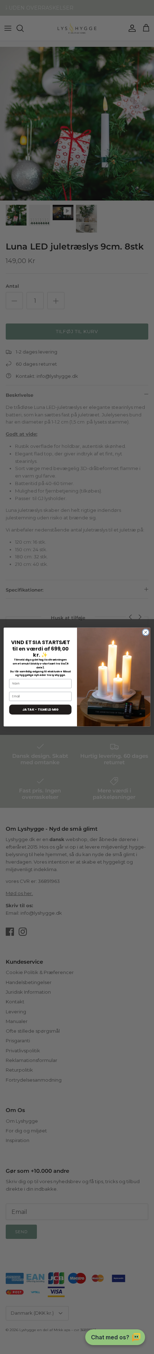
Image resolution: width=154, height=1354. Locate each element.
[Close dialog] (146, 632)
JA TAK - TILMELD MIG (40, 709)
